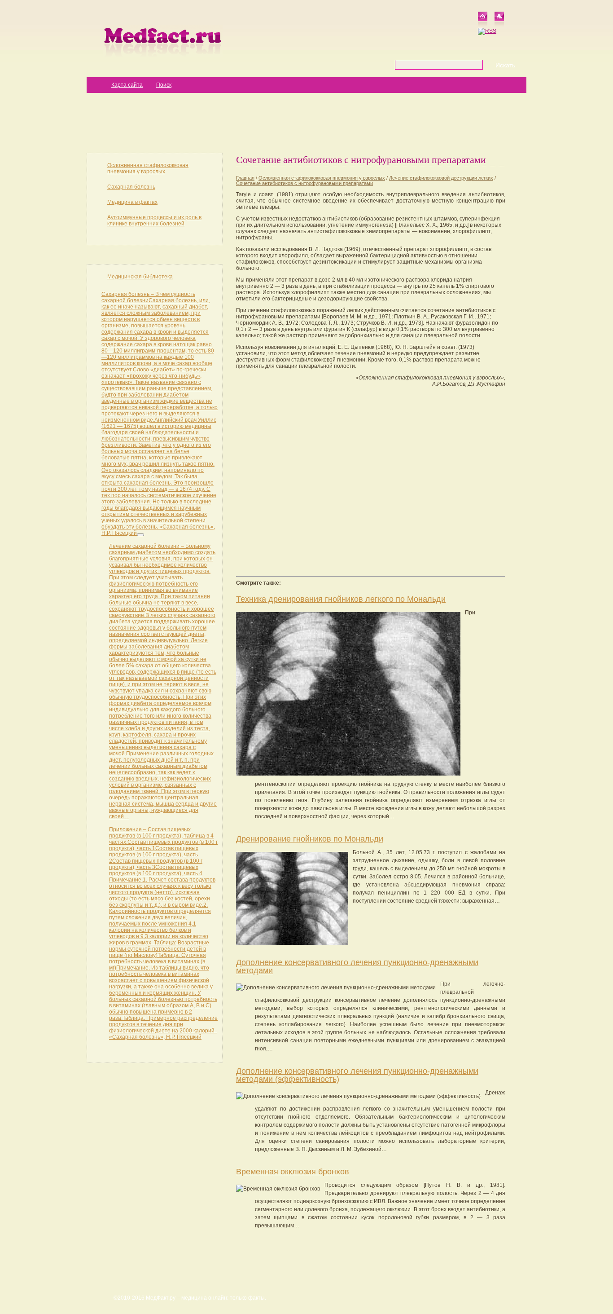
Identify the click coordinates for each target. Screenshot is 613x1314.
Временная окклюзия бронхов (292, 1171)
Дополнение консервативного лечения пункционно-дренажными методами (357, 966)
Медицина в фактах (132, 202)
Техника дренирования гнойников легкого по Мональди (341, 599)
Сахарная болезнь (131, 187)
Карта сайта (127, 85)
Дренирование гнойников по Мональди (309, 838)
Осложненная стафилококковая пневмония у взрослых (147, 168)
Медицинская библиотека (140, 276)
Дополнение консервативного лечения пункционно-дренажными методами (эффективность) (357, 1075)
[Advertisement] (306, 122)
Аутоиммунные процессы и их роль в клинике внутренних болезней (154, 220)
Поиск (163, 85)
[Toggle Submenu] (140, 535)
